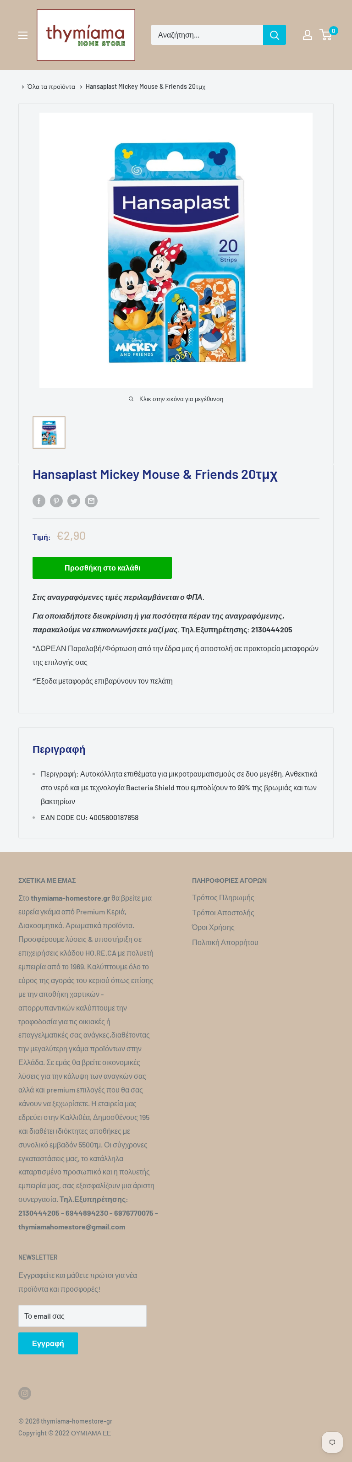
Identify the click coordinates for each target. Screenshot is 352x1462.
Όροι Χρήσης (213, 927)
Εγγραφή (48, 1343)
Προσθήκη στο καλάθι (102, 567)
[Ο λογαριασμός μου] (307, 35)
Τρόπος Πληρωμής (223, 897)
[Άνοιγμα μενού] (23, 35)
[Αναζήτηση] (274, 35)
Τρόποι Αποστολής (223, 912)
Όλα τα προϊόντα (52, 86)
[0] (326, 34)
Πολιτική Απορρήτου (225, 942)
